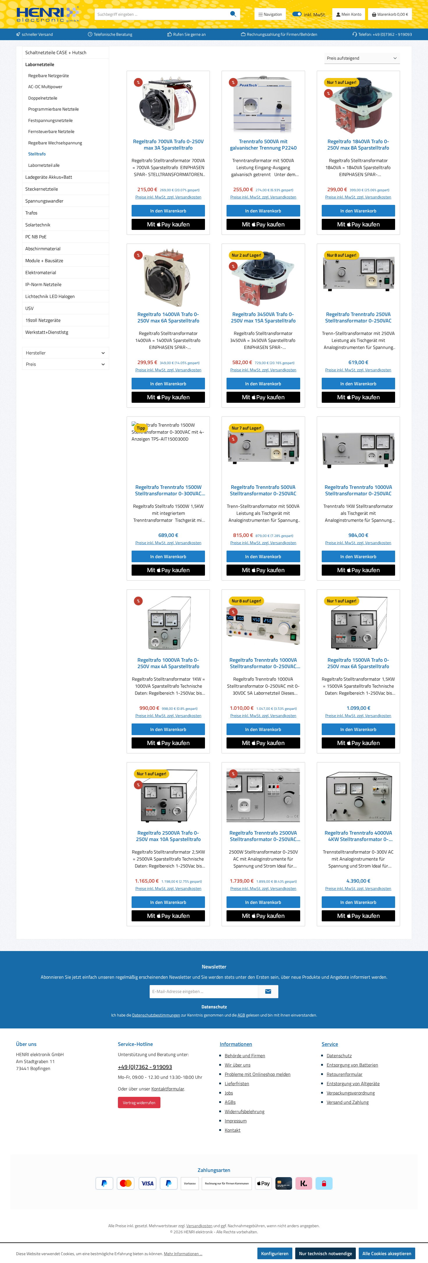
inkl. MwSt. (309, 14)
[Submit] (268, 991)
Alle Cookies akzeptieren (386, 1253)
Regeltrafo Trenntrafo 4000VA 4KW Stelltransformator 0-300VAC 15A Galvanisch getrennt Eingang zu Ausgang (358, 836)
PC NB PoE (36, 236)
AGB (241, 1015)
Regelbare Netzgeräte (48, 75)
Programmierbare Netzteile (53, 109)
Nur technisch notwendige (325, 1253)
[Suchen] (233, 14)
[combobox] (161, 14)
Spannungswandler (44, 200)
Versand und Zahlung (348, 1102)
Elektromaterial (40, 272)
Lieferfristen (237, 1083)
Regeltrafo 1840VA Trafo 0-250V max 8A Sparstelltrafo (358, 144)
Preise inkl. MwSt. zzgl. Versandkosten (168, 197)
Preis (31, 364)
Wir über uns (237, 1064)
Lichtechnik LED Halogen (50, 296)
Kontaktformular (167, 1088)
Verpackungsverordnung (351, 1092)
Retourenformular (344, 1074)
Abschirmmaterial (43, 248)
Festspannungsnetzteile (50, 120)
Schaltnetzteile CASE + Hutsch (55, 52)
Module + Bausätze (44, 260)
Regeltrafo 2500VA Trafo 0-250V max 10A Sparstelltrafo (168, 836)
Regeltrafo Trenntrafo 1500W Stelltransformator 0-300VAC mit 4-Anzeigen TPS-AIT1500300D (168, 490)
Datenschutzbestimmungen (156, 1015)
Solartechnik (37, 224)
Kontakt (232, 1130)
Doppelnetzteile (42, 98)
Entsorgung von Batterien (352, 1064)
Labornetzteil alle (44, 165)
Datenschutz (339, 1055)
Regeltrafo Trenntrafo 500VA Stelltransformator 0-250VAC (263, 490)
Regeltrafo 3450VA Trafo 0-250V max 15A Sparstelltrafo (263, 317)
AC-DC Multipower (45, 86)
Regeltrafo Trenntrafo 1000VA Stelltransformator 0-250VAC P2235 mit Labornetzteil (263, 663)
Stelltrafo (37, 153)
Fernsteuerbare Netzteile (51, 131)
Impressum (236, 1120)
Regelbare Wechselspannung (55, 142)
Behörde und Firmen (245, 1055)
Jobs (229, 1092)
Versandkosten (199, 1226)
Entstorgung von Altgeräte (353, 1083)
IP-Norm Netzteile (43, 284)
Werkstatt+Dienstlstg (46, 332)
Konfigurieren (275, 1253)
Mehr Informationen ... (183, 1253)
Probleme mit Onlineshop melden (258, 1074)
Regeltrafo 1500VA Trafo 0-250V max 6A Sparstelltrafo (358, 663)
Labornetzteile (39, 64)
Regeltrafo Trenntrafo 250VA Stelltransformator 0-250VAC (358, 317)
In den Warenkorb (168, 210)
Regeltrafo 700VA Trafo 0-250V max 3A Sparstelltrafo (168, 144)
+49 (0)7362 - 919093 (145, 1066)
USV (29, 308)
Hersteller (36, 352)
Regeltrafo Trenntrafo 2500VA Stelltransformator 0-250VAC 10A (263, 836)
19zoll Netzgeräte (43, 320)
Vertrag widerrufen (139, 1102)
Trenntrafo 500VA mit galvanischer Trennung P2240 (263, 144)
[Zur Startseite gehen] (48, 14)
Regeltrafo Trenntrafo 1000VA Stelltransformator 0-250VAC (358, 490)
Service (330, 1044)
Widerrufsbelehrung (244, 1111)
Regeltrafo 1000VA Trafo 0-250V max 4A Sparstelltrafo (168, 663)
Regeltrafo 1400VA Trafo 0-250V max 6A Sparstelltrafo (168, 317)
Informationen (236, 1044)
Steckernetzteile (41, 188)
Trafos (31, 212)
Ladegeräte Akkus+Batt (48, 176)
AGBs (230, 1102)
